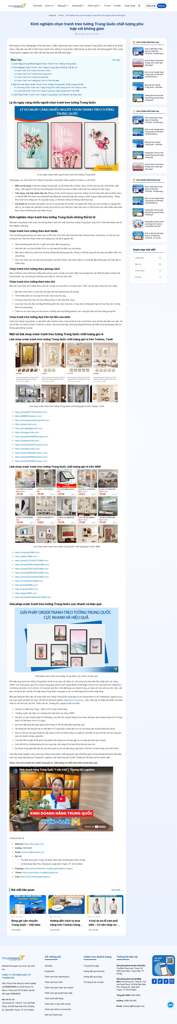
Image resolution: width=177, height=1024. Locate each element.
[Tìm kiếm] (139, 5)
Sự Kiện (117, 6)
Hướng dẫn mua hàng (93, 977)
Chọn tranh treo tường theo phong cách (34, 74)
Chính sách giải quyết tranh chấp (58, 993)
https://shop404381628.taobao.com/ (31, 457)
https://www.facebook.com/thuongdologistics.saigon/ (49, 868)
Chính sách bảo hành (54, 982)
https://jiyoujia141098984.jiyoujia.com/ (31, 436)
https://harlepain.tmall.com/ (27, 440)
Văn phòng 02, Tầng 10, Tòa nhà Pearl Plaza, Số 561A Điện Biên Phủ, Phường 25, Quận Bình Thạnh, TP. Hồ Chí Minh (131, 984)
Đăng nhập (151, 6)
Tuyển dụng (129, 6)
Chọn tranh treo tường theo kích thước (34, 71)
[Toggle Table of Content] (116, 59)
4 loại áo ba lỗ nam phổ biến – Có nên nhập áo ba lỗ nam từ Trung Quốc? (105, 924)
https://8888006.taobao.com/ (28, 416)
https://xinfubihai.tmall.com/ (27, 448)
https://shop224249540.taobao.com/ (31, 444)
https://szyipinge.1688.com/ (27, 552)
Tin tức (107, 6)
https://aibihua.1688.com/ (26, 556)
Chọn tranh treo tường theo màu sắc (33, 77)
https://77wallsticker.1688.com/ (29, 581)
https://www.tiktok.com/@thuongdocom (40, 872)
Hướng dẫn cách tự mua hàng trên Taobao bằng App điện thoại (65, 924)
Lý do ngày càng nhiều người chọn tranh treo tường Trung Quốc (45, 64)
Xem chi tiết (17, 930)
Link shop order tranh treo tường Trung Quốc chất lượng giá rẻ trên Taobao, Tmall (51, 87)
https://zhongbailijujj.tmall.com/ (28, 428)
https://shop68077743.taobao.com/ (31, 412)
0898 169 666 (126, 1001)
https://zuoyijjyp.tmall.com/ (27, 432)
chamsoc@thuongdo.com (32, 852)
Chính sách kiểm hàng (54, 998)
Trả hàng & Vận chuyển (94, 982)
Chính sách (93, 6)
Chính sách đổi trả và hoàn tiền (58, 1009)
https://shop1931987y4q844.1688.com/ (32, 564)
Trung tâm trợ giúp (91, 966)
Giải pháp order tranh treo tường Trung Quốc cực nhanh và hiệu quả (47, 95)
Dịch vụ (48, 6)
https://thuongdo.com (34, 844)
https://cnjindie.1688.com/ (26, 589)
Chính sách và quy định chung (57, 1004)
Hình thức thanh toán (53, 1015)
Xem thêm (117, 889)
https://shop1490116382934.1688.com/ (32, 572)
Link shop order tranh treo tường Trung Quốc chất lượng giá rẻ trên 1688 (48, 91)
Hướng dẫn (77, 6)
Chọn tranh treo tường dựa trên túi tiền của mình (38, 80)
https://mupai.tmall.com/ (26, 424)
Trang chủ (52, 15)
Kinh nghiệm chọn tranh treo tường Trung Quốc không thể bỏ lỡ (45, 67)
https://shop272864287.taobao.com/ (31, 453)
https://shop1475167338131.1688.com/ (31, 568)
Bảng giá (62, 6)
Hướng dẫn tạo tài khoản (94, 971)
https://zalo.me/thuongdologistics (35, 876)
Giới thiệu (37, 6)
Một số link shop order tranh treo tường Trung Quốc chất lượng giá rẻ (48, 84)
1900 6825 (128, 995)
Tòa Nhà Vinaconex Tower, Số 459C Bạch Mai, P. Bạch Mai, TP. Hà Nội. (131, 969)
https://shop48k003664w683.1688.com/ (33, 597)
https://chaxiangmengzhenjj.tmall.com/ (32, 420)
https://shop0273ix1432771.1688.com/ (31, 560)
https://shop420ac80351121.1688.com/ (32, 577)
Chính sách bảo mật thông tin (57, 977)
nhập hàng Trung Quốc (74, 700)
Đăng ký (161, 6)
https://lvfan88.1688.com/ (26, 585)
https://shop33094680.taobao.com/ (31, 461)
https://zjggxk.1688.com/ (26, 593)
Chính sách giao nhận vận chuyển (59, 987)
